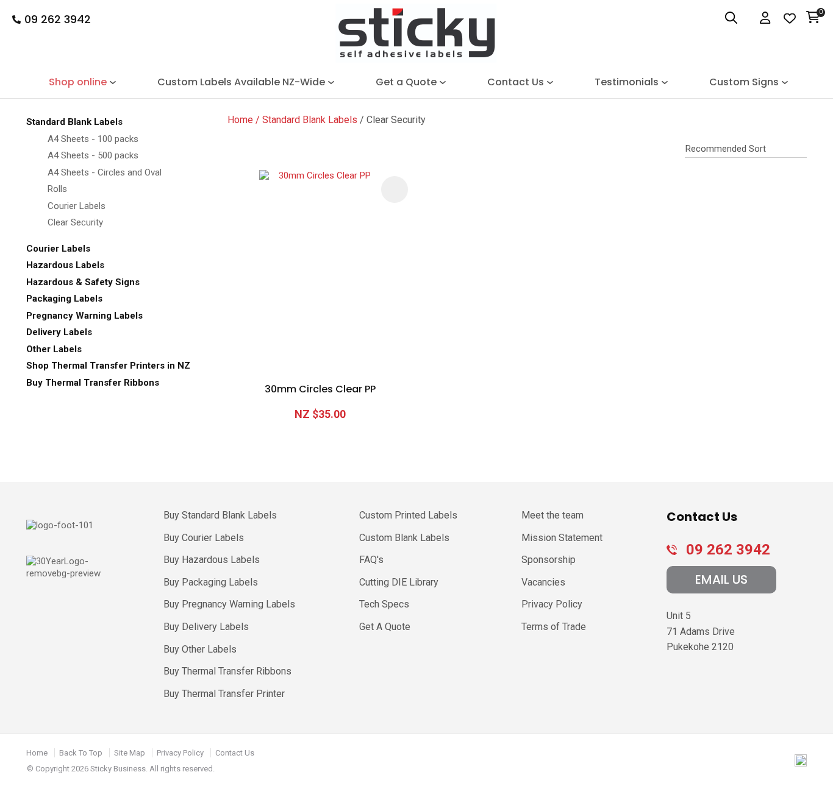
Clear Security (75, 222)
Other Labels (54, 349)
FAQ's (371, 559)
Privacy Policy (551, 604)
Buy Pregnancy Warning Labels (229, 604)
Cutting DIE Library (398, 582)
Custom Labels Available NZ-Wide (241, 82)
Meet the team (552, 515)
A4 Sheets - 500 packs (93, 155)
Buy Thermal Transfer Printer (224, 693)
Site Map (129, 752)
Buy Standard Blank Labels (220, 515)
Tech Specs (384, 604)
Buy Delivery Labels (206, 626)
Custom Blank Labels (404, 537)
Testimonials (627, 82)
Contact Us (515, 82)
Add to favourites (394, 189)
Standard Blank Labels (74, 121)
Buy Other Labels (200, 649)
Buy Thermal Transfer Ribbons (92, 382)
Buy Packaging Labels (210, 582)
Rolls (57, 188)
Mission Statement (561, 537)
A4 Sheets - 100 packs (93, 138)
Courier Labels (76, 205)
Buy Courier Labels (203, 537)
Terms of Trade (553, 626)
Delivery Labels (59, 332)
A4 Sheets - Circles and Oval (105, 172)
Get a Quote (406, 82)
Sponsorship (548, 559)
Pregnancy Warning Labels (84, 315)
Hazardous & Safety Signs (83, 282)
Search (724, 18)
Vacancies (543, 582)
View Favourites (790, 18)
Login (766, 18)
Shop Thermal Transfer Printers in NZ (108, 365)
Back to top (80, 752)
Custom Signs (744, 82)
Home (240, 120)
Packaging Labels (64, 298)
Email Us (721, 579)
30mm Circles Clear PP (320, 389)
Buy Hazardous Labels (211, 559)
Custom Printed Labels (408, 515)
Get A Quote (384, 626)
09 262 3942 (57, 19)
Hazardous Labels (65, 265)
